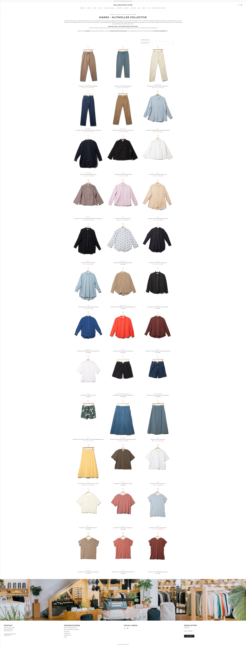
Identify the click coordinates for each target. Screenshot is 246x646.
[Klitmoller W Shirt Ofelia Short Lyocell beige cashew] (123, 285)
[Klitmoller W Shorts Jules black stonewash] (123, 373)
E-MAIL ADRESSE (188, 631)
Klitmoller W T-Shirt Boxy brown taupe (123, 483)
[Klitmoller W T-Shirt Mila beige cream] (88, 506)
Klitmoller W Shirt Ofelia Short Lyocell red (123, 351)
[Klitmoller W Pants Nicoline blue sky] (123, 64)
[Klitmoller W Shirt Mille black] (88, 241)
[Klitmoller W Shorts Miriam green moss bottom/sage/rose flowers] (88, 417)
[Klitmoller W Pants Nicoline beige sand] (88, 64)
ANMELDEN (189, 636)
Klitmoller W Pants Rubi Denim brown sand (122, 130)
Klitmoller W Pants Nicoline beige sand (88, 86)
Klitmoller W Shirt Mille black (88, 262)
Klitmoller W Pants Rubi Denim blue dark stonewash (88, 130)
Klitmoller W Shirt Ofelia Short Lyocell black (157, 306)
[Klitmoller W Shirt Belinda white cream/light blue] (157, 108)
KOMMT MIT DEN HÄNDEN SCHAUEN (123, 599)
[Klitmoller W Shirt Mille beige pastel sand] (157, 197)
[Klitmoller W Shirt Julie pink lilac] (123, 197)
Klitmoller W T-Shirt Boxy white (157, 483)
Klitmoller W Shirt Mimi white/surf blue (123, 262)
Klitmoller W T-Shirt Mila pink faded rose (123, 527)
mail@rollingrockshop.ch (10, 633)
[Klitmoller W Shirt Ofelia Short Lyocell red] (123, 329)
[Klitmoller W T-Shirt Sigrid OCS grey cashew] (88, 550)
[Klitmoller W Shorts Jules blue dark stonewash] (157, 373)
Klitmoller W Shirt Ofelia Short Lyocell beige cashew (123, 306)
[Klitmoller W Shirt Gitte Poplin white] (157, 152)
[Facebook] (124, 628)
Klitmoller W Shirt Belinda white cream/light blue (158, 130)
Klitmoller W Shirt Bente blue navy (88, 174)
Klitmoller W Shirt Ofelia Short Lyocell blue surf (88, 351)
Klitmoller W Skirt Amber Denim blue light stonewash (123, 439)
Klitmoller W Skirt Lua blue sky (157, 439)
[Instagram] (127, 628)
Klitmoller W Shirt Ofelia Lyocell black (158, 262)
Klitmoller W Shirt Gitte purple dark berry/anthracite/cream (88, 218)
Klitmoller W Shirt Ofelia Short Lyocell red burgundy (157, 351)
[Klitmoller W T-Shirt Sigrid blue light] (157, 506)
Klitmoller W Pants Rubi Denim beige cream (157, 86)
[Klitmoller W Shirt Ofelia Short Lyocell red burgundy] (157, 329)
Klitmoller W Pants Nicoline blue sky (123, 86)
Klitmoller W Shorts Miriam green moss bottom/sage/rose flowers (88, 439)
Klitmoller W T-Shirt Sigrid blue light (157, 527)
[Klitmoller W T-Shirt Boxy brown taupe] (123, 462)
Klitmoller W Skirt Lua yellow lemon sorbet (88, 483)
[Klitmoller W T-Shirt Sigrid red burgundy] (157, 550)
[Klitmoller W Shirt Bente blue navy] (88, 152)
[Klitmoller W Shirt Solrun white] (88, 373)
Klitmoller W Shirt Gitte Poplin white (157, 174)
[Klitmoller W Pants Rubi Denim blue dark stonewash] (88, 108)
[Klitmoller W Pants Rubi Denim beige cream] (157, 64)
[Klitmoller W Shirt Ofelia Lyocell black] (157, 241)
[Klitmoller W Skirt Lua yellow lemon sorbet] (88, 462)
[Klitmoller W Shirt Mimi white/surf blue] (123, 241)
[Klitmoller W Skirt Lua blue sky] (157, 417)
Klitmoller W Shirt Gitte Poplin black (123, 174)
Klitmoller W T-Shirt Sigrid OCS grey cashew (88, 571)
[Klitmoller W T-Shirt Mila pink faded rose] (123, 506)
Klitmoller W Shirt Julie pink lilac (123, 218)
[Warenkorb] (241, 5)
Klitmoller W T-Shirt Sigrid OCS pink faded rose (123, 571)
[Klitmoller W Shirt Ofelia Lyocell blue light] (88, 285)
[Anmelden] (238, 5)
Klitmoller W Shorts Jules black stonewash (123, 395)
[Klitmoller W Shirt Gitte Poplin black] (123, 152)
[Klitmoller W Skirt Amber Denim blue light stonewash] (123, 417)
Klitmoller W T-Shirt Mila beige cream (88, 527)
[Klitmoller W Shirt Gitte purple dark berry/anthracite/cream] (88, 197)
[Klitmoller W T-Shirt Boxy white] (157, 462)
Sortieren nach (145, 39)
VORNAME (186, 627)
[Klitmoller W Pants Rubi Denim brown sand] (123, 108)
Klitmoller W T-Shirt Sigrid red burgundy (157, 571)
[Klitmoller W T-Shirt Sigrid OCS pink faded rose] (123, 550)
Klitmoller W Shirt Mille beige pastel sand (158, 218)
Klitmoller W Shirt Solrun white (88, 395)
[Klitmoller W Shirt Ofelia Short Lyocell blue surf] (88, 329)
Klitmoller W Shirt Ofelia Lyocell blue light (88, 306)
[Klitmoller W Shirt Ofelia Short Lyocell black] (157, 285)
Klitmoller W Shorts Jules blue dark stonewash (158, 395)
